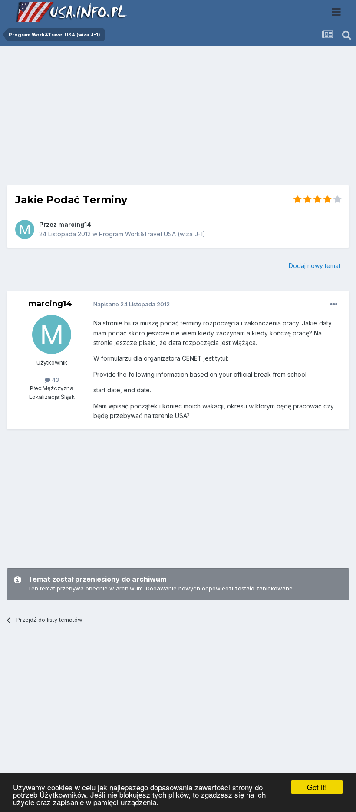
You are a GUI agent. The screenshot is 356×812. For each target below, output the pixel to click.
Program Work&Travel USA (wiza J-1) (152, 234)
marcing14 (74, 224)
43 (54, 379)
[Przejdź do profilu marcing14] (24, 229)
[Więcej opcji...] (334, 304)
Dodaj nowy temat (314, 265)
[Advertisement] (178, 118)
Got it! (317, 787)
